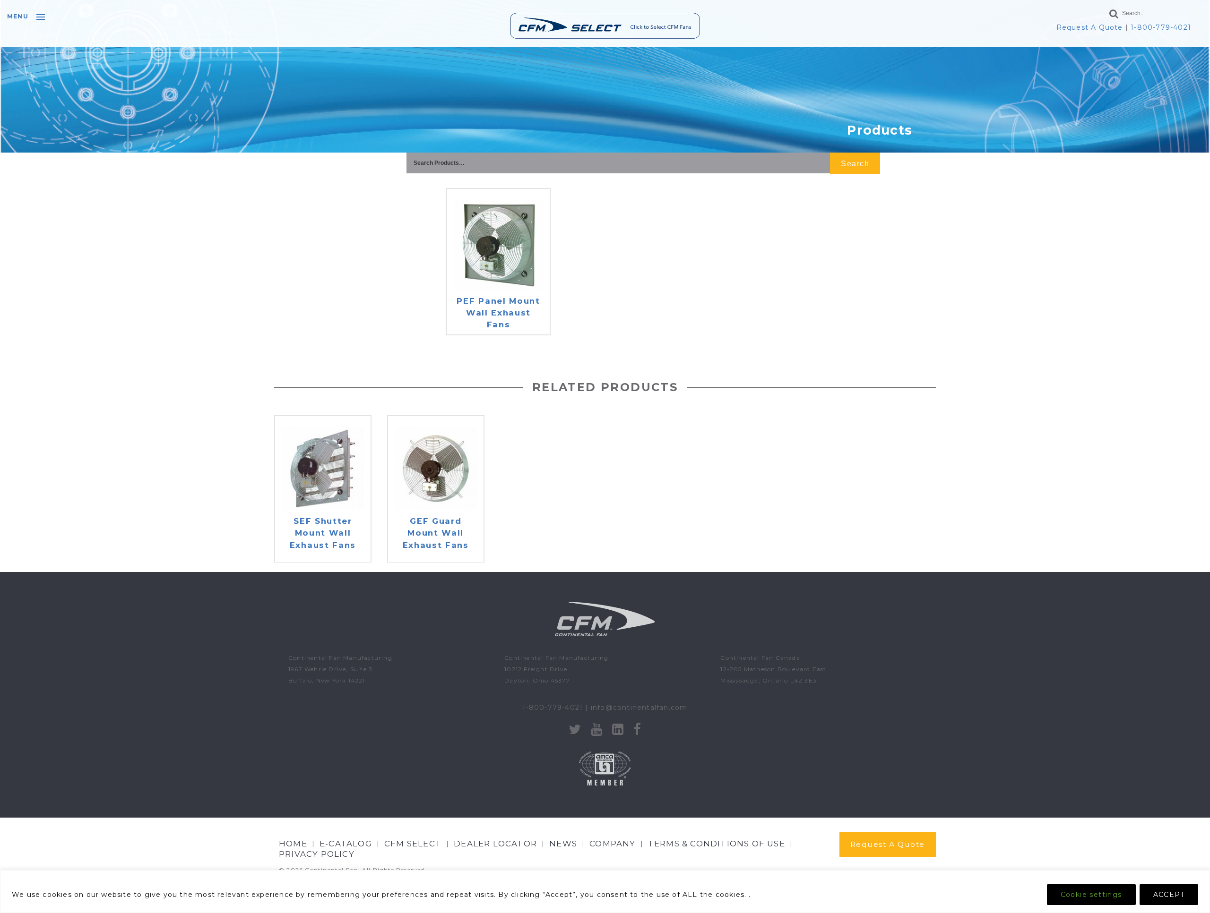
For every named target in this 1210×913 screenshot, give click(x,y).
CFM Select (412, 843)
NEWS (563, 843)
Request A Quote (1089, 27)
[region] (605, 891)
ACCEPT (1168, 894)
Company (612, 843)
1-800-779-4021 (1161, 27)
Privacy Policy (316, 854)
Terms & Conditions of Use (716, 843)
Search (855, 164)
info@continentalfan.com (639, 707)
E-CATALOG (346, 843)
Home (293, 843)
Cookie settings (1091, 894)
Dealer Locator (495, 843)
